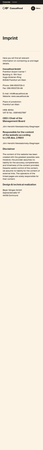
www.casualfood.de (20, 96)
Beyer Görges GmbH (12, 190)
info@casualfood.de (19, 93)
